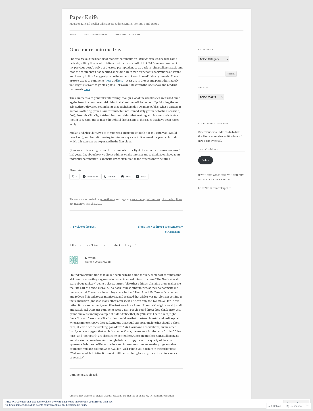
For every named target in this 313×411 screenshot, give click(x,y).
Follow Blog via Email (213, 123)
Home (73, 34)
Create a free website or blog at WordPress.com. (96, 395)
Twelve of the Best (82, 226)
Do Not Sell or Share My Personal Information (148, 395)
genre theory (107, 199)
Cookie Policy (79, 405)
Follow (205, 160)
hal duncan (153, 199)
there (87, 89)
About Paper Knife (96, 34)
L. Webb (90, 258)
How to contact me (127, 34)
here (108, 80)
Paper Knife (84, 17)
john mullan (168, 199)
